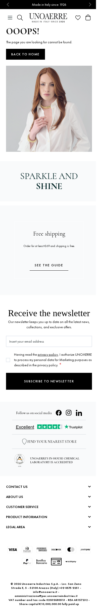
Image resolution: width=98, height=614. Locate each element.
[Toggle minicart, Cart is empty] (88, 18)
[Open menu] (10, 18)
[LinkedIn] (79, 413)
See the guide (49, 265)
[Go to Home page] (49, 18)
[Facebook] (59, 413)
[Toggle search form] (20, 18)
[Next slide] (90, 5)
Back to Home (25, 54)
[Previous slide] (8, 5)
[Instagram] (69, 413)
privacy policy (48, 354)
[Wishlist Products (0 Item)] (78, 18)
